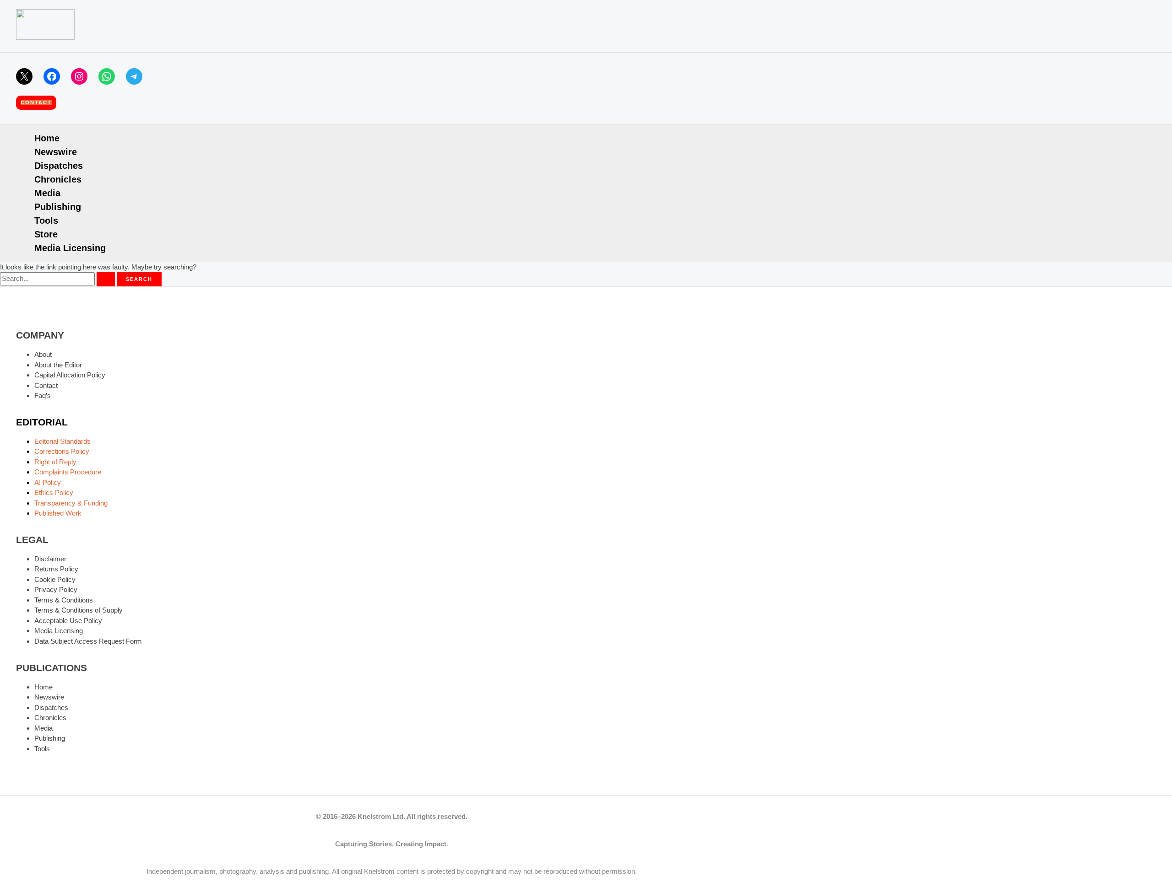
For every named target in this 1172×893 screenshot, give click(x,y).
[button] (36, 103)
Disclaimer (50, 559)
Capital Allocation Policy (69, 375)
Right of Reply (55, 462)
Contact (46, 385)
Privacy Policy (55, 589)
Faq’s (42, 395)
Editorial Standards (62, 441)
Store (46, 234)
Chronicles (57, 179)
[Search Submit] (106, 279)
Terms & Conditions (63, 600)
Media (47, 193)
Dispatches (58, 166)
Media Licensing (70, 248)
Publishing (57, 207)
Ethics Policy (53, 492)
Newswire (55, 152)
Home (47, 138)
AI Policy (47, 482)
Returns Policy (56, 569)
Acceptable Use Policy (68, 620)
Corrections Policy (61, 451)
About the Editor (58, 365)
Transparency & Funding (71, 503)
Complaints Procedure (67, 472)
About (43, 354)
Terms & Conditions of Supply (78, 610)
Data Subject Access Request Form (88, 641)
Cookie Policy (55, 579)
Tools (46, 220)
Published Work (57, 513)
